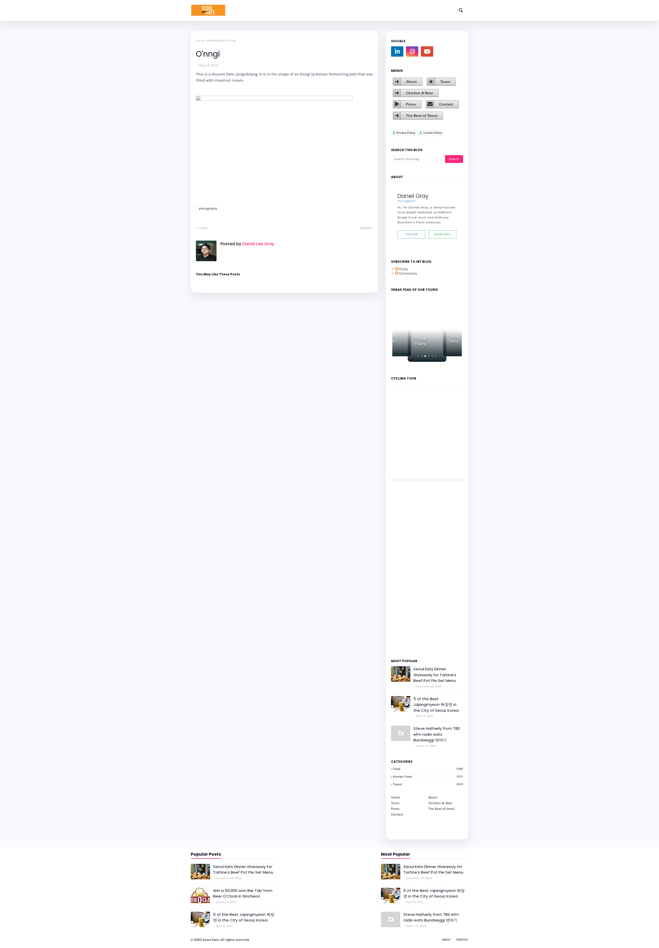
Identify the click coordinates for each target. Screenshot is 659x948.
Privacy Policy (405, 133)
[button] (418, 356)
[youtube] (427, 51)
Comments (407, 273)
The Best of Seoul (421, 115)
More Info (442, 234)
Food (428, 769)
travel (428, 784)
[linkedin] (397, 51)
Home (200, 40)
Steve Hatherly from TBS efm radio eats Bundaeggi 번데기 (436, 734)
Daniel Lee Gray (257, 244)
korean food (428, 776)
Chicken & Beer (419, 93)
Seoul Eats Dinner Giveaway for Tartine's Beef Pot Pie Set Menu (434, 674)
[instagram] (412, 51)
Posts (403, 269)
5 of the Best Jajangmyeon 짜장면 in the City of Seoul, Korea (436, 704)
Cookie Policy (432, 133)
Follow (411, 234)
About (411, 82)
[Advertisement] (406, 568)
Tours (445, 82)
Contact (446, 104)
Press (411, 104)
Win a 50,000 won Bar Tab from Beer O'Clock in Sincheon (242, 893)
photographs (216, 40)
